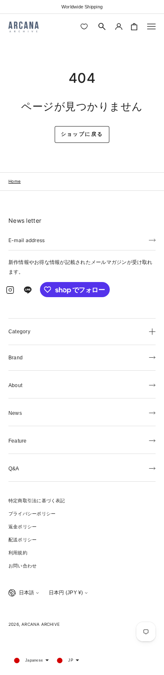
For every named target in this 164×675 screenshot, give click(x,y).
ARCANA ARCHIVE (40, 624)
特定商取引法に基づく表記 (36, 500)
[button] (102, 26)
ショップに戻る (82, 134)
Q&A (13, 469)
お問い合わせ (22, 565)
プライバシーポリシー (32, 513)
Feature (17, 441)
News (15, 413)
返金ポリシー (22, 526)
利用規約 (17, 552)
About (15, 385)
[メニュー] (151, 26)
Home (14, 181)
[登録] (152, 239)
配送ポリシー (22, 539)
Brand (15, 358)
